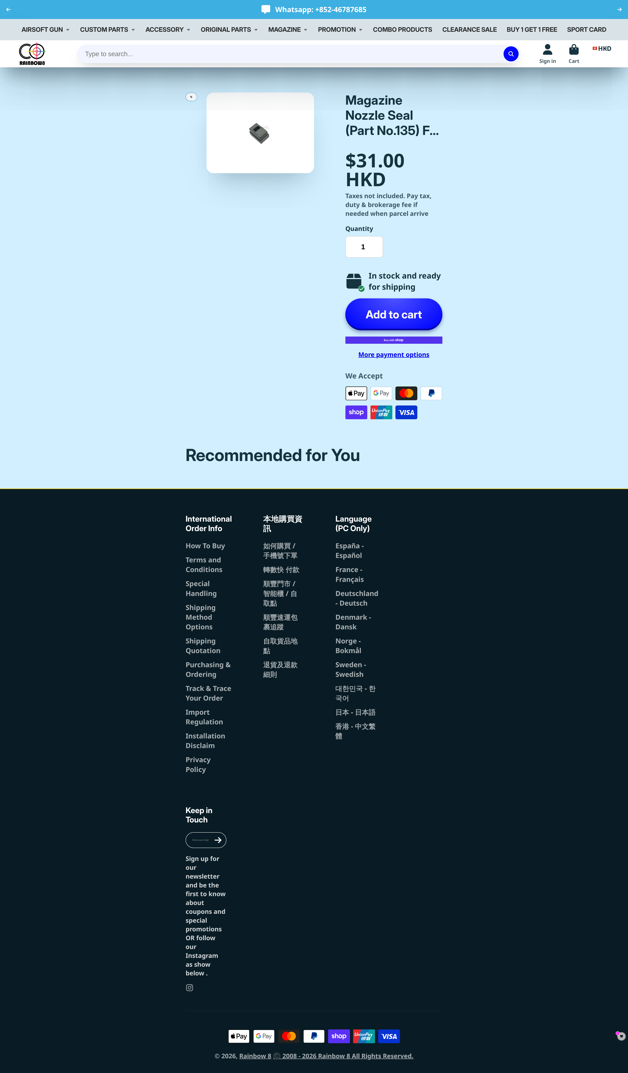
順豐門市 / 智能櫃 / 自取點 (280, 593)
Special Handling (201, 588)
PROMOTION (337, 29)
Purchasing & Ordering (208, 669)
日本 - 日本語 (355, 712)
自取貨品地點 (280, 645)
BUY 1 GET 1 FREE (532, 29)
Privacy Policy (198, 764)
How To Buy (205, 545)
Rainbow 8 (255, 1056)
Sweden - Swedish (350, 669)
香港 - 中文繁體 (355, 730)
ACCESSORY (165, 29)
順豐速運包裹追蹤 (280, 621)
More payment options (393, 354)
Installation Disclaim (205, 740)
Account (547, 54)
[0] (621, 1036)
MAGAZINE (284, 29)
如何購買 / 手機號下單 (280, 550)
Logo (32, 53)
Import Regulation (204, 716)
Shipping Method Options (201, 617)
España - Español (349, 550)
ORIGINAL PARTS (226, 29)
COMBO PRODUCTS (402, 29)
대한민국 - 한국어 (355, 693)
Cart (574, 54)
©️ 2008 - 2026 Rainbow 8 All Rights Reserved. (343, 1056)
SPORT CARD (586, 29)
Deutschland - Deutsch (356, 598)
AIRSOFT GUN (42, 29)
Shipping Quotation (203, 645)
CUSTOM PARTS (104, 29)
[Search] (511, 53)
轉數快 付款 (281, 569)
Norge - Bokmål (348, 645)
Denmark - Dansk (353, 621)
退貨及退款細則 (280, 669)
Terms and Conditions (204, 564)
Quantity (359, 228)
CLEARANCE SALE (469, 29)
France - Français (349, 574)
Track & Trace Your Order (208, 693)
